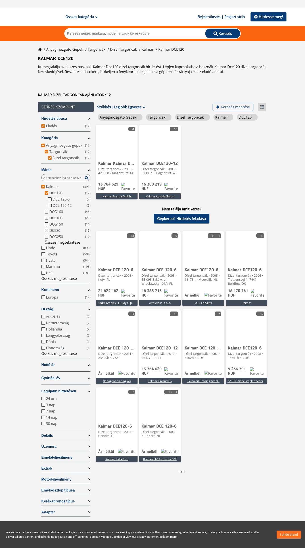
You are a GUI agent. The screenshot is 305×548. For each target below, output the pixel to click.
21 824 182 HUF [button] (108, 293)
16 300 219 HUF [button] (152, 186)
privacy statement (148, 536)
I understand (289, 534)
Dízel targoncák (123, 49)
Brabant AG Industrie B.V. (160, 459)
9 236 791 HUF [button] (237, 371)
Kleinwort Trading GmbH (203, 381)
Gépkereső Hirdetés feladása (181, 218)
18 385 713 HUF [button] (152, 293)
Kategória (49, 138)
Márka (46, 170)
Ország (47, 309)
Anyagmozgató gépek (64, 49)
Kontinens (50, 290)
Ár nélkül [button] (193, 295)
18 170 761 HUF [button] (238, 293)
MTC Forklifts (203, 303)
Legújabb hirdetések (58, 391)
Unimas (246, 303)
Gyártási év (50, 378)
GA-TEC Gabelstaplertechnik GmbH (251, 381)
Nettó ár (48, 365)
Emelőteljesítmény (56, 457)
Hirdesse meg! (271, 16)
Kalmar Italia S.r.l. (116, 459)
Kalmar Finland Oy (160, 381)
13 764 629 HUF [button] (108, 186)
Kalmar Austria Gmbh (116, 196)
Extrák (46, 468)
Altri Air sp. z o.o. (160, 303)
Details (47, 435)
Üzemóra (48, 446)
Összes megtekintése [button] (62, 242)
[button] (66, 107)
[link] (117, 141)
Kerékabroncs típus (58, 501)
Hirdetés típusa (54, 118)
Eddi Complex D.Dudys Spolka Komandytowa (128, 303)
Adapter (48, 512)
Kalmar (148, 49)
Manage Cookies (111, 536)
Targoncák (96, 49)
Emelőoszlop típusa (58, 490)
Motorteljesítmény (56, 479)
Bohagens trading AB (117, 381)
